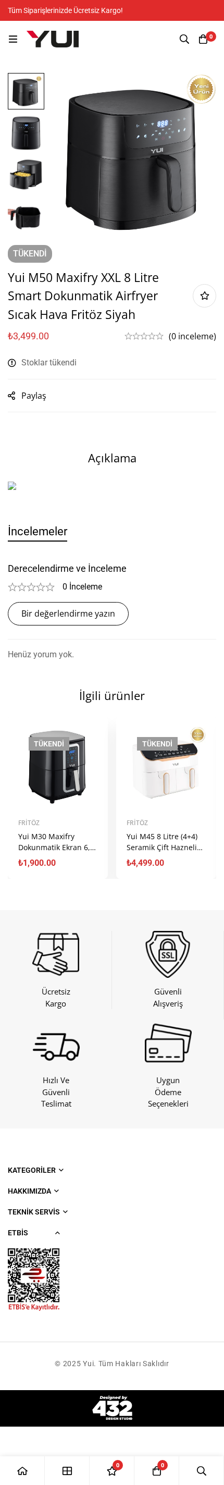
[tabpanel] (112, 612)
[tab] (37, 531)
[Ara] (184, 39)
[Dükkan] (67, 1470)
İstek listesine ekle (204, 296)
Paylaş (33, 395)
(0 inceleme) (192, 336)
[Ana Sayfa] (22, 1470)
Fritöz (29, 822)
